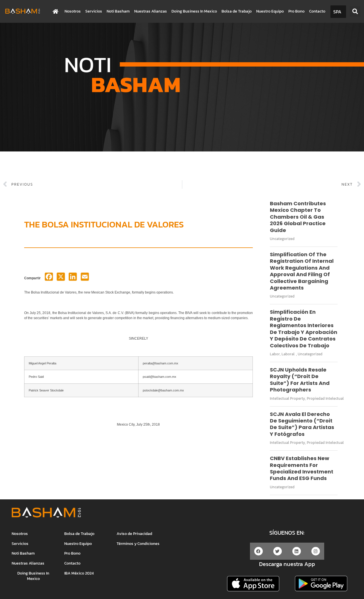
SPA (337, 11)
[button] (355, 11)
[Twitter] (277, 551)
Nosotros (73, 11)
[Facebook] (49, 278)
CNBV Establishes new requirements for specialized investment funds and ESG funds (301, 468)
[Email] (85, 278)
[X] (61, 278)
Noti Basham (118, 11)
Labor (275, 354)
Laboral (288, 354)
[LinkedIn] (73, 278)
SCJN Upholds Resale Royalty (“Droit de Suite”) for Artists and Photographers (300, 379)
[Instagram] (315, 551)
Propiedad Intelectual (325, 398)
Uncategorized (282, 238)
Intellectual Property (287, 398)
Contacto (317, 11)
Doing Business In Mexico (194, 11)
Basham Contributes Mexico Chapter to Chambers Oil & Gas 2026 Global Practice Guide (298, 217)
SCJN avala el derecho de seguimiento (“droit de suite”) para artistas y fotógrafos (302, 424)
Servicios (93, 11)
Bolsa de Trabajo (237, 11)
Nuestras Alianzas (150, 11)
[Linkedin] (296, 551)
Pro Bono (296, 11)
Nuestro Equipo (270, 11)
